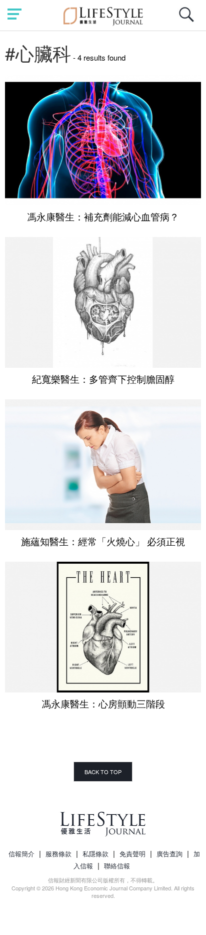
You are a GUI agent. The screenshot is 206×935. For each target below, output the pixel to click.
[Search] (189, 20)
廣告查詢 (169, 853)
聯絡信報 (117, 865)
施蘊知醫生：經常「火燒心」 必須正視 (103, 541)
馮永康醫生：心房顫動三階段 (103, 703)
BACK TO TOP (103, 772)
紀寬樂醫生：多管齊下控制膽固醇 (103, 378)
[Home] (103, 15)
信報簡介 (21, 853)
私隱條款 (95, 853)
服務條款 (59, 853)
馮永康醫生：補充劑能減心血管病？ (103, 216)
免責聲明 (133, 853)
